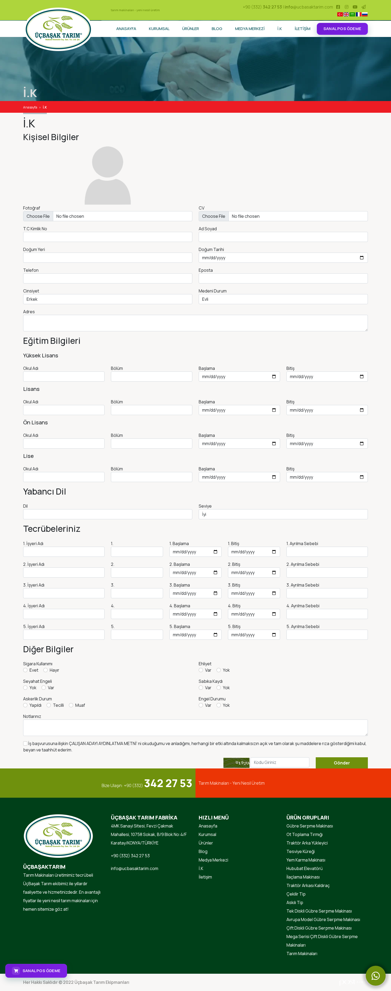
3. (112, 585)
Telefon (31, 270)
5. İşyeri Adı (34, 626)
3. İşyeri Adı (33, 585)
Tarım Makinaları (301, 953)
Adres (29, 312)
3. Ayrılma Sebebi (302, 585)
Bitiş (290, 368)
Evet (34, 670)
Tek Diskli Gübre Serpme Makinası (319, 911)
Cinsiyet (31, 291)
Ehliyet (205, 664)
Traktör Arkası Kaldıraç (308, 885)
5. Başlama (179, 626)
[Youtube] (355, 7)
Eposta (206, 270)
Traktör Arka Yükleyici (307, 843)
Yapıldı (35, 705)
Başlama (207, 368)
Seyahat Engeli (37, 681)
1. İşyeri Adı (33, 543)
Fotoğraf (31, 208)
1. (112, 543)
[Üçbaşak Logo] (58, 29)
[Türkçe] (340, 14)
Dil (25, 506)
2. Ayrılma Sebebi (302, 564)
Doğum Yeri (34, 249)
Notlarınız (32, 716)
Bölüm (117, 368)
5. (113, 626)
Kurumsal (159, 28)
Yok (226, 670)
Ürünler (190, 28)
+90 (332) (262, 7)
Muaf (80, 705)
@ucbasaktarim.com (309, 7)
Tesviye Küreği (300, 851)
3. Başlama (179, 585)
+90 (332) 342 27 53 (130, 856)
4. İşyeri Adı (34, 606)
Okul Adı (30, 368)
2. (112, 564)
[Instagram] (346, 7)
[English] (346, 14)
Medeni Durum (213, 291)
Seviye (205, 506)
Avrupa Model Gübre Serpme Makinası (323, 919)
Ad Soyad (208, 229)
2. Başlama (179, 564)
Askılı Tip (294, 902)
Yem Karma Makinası (305, 860)
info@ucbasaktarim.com (134, 868)
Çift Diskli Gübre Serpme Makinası (319, 928)
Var (208, 670)
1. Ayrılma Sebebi (302, 543)
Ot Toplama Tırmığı (304, 834)
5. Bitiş (234, 626)
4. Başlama (179, 606)
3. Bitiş (234, 585)
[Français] (358, 14)
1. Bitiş (233, 543)
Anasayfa (126, 28)
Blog (217, 28)
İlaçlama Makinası (303, 877)
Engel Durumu (212, 699)
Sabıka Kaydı (211, 681)
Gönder (342, 763)
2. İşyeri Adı (33, 564)
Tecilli (58, 705)
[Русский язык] (365, 14)
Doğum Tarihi (211, 249)
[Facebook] (338, 7)
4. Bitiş (234, 606)
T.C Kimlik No (35, 229)
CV (202, 208)
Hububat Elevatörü (304, 868)
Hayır (54, 670)
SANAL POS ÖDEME (342, 28)
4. (113, 606)
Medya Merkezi (250, 28)
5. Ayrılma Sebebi (302, 626)
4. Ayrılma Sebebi (302, 606)
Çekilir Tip (296, 894)
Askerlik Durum (37, 699)
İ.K (279, 28)
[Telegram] (363, 7)
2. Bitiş (234, 564)
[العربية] (352, 14)
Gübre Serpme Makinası (309, 826)
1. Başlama (179, 543)
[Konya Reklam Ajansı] (353, 982)
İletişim (302, 28)
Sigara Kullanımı (37, 664)
